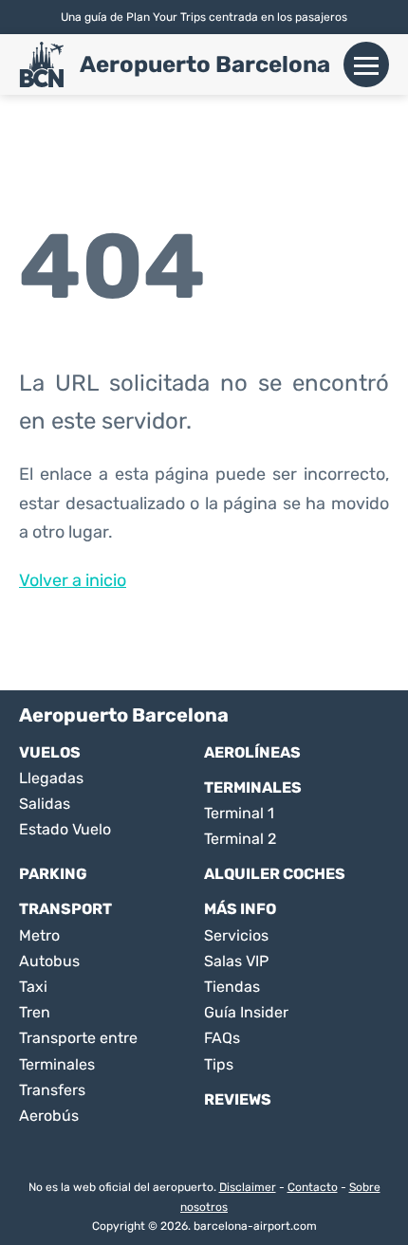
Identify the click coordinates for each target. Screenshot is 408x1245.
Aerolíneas (252, 752)
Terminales (253, 787)
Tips (218, 1064)
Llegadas (51, 778)
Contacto (312, 1187)
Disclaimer (247, 1187)
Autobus (49, 961)
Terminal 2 (240, 839)
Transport (65, 909)
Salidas (44, 804)
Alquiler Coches (274, 874)
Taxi (33, 987)
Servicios (236, 935)
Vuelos (50, 752)
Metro (39, 935)
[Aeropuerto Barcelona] (42, 64)
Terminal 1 (239, 813)
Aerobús (49, 1116)
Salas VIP (236, 961)
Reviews (237, 1099)
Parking (53, 874)
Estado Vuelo (65, 829)
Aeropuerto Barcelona (205, 64)
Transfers (52, 1090)
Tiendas (232, 987)
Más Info (240, 909)
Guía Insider (246, 1012)
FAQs (222, 1038)
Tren (34, 1012)
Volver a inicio (72, 580)
